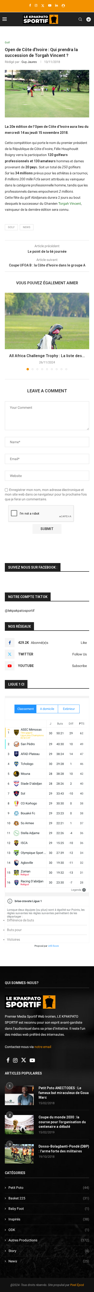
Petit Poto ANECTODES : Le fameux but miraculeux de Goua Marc (64, 1092)
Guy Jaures (29, 62)
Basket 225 (48, 1198)
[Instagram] (36, 5)
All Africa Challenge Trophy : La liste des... (47, 356)
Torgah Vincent (69, 203)
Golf (11, 227)
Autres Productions (48, 1240)
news (26, 227)
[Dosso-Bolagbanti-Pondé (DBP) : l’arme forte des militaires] (19, 1153)
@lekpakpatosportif (19, 610)
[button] (9, 331)
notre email (42, 1047)
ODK (48, 1230)
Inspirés (48, 1219)
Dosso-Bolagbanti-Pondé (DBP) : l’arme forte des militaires (64, 1148)
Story (48, 1251)
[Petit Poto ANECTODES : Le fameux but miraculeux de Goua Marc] (19, 1095)
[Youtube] (49, 5)
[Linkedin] (56, 5)
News (48, 1261)
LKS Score (53, 946)
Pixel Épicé (77, 1285)
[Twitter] (42, 5)
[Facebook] (30, 5)
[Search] (80, 19)
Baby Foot (48, 1208)
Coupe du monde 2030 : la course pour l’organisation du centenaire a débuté (62, 1122)
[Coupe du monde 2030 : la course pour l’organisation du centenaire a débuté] (19, 1124)
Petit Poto (48, 1188)
